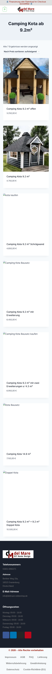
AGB (22, 657)
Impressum (10, 657)
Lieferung (42, 657)
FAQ (31, 657)
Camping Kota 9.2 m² (18, 176)
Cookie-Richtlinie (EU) (34, 669)
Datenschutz (13, 669)
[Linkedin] (13, 635)
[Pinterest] (28, 635)
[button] (47, 9)
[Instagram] (20, 635)
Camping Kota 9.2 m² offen (21, 108)
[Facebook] (6, 635)
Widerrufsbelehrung (16, 663)
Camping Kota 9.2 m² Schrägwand (25, 244)
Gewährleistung (38, 663)
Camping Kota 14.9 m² (19, 454)
